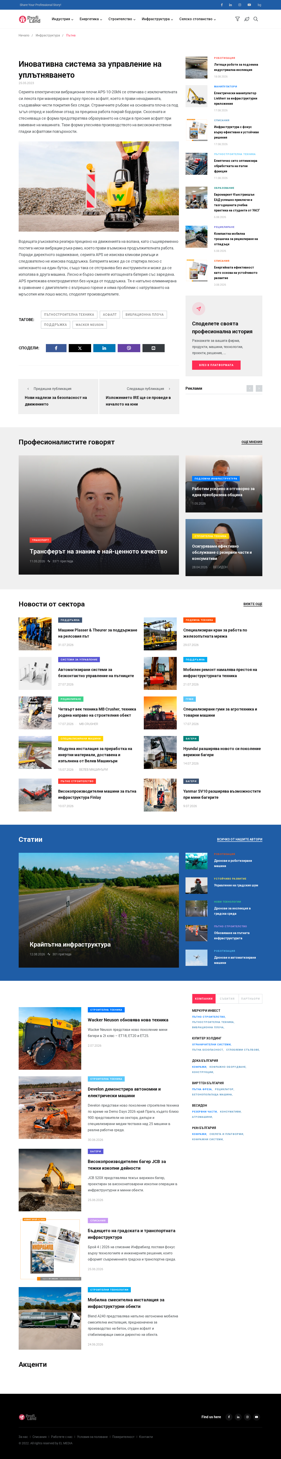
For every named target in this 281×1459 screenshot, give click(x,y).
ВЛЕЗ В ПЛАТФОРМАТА (216, 365)
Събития (227, 998)
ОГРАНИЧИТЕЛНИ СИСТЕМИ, (212, 1044)
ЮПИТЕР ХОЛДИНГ (207, 1038)
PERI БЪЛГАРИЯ (204, 1128)
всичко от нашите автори (239, 839)
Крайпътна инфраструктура (70, 944)
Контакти (146, 1437)
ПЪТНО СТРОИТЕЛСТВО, (209, 1016)
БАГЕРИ (191, 738)
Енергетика (89, 19)
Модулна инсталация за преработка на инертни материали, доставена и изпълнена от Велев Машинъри (95, 754)
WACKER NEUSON (90, 324)
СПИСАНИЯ (221, 120)
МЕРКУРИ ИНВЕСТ (206, 1010)
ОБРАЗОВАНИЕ (224, 188)
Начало (24, 35)
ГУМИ (189, 699)
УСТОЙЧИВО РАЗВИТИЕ (230, 878)
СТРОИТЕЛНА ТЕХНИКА (211, 536)
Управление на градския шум (236, 885)
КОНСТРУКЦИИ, (203, 1072)
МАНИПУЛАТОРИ (225, 86)
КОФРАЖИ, (199, 1067)
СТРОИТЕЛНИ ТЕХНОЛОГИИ (109, 1289)
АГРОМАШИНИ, (202, 1117)
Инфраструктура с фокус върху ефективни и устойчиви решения (236, 132)
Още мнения (251, 442)
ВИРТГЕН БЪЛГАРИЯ (208, 1083)
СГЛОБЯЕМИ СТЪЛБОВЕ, (243, 1049)
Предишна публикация (52, 389)
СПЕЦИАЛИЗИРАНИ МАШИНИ (81, 738)
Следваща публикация (145, 389)
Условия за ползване (92, 1437)
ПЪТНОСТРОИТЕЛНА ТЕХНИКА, (213, 1022)
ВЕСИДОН (199, 1105)
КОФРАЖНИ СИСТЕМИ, (208, 1139)
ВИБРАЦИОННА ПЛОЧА (145, 314)
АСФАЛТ (110, 314)
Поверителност (123, 1437)
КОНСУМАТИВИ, (231, 1111)
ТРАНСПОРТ (40, 540)
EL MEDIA (65, 1443)
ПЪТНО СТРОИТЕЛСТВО (77, 781)
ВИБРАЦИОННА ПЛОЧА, (208, 1027)
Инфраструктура (156, 19)
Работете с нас (61, 1437)
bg (259, 5)
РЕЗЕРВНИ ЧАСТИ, (205, 1111)
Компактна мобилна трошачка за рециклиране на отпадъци (236, 239)
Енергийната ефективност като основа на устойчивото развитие (236, 273)
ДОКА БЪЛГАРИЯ (205, 1060)
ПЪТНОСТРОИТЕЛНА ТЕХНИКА (69, 314)
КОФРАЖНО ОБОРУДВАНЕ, (228, 1067)
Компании (204, 998)
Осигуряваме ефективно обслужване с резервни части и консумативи (222, 552)
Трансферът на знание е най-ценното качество (98, 551)
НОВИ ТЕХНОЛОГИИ (227, 901)
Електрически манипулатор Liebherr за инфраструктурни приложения (235, 98)
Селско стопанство (196, 19)
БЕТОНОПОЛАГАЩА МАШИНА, (212, 1094)
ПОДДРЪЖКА (55, 324)
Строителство (120, 19)
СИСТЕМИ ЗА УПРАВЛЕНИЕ (79, 659)
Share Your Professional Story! (40, 5)
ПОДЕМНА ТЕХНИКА (199, 620)
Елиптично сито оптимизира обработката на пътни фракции (235, 166)
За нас (23, 1437)
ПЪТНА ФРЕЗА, (202, 1089)
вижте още (252, 604)
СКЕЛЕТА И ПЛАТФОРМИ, (226, 1134)
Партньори (250, 998)
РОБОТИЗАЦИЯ (224, 58)
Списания (39, 1437)
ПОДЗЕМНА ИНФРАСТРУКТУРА (216, 478)
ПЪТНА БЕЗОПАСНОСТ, (208, 1049)
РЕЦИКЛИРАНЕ (224, 227)
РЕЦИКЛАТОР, (224, 1089)
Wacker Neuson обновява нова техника (128, 1020)
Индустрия (61, 19)
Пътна (71, 35)
